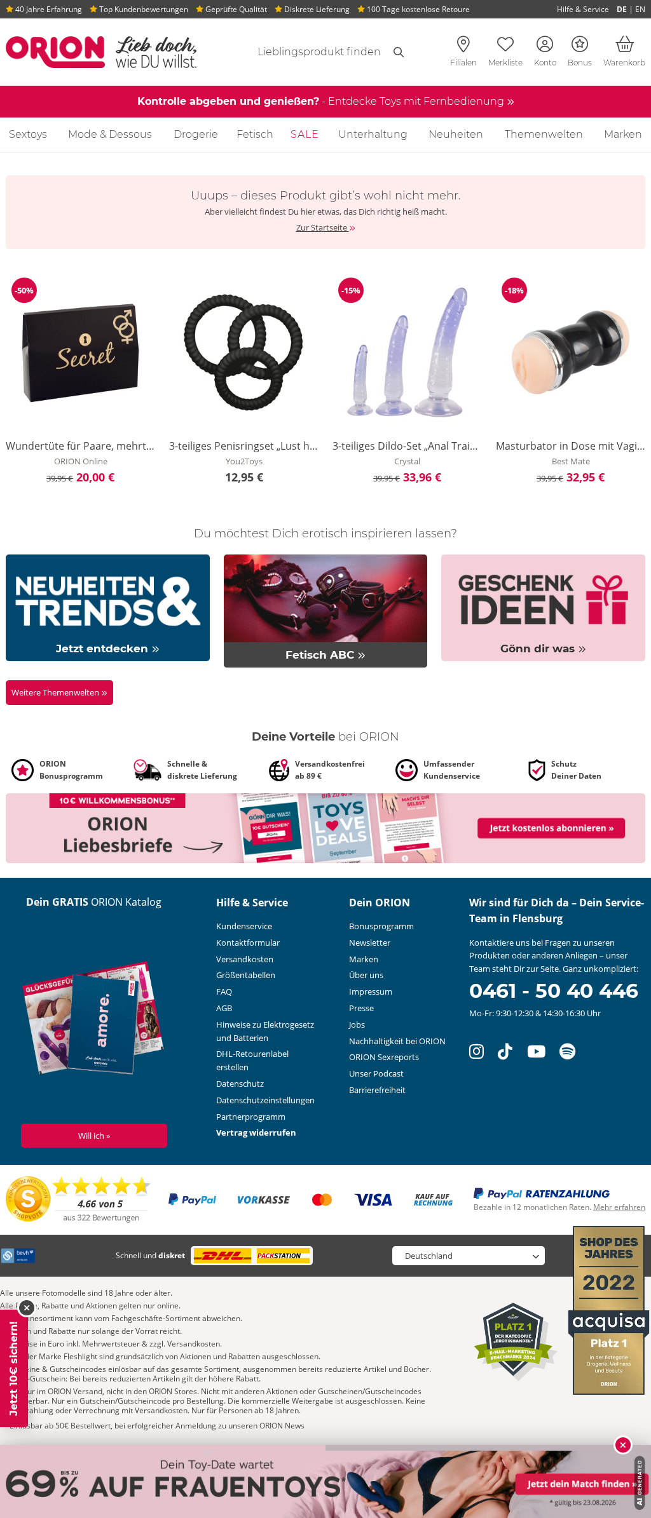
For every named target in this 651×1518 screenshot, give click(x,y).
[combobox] (312, 52)
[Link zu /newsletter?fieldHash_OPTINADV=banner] (325, 827)
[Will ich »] (94, 1020)
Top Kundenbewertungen (142, 9)
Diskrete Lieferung (316, 9)
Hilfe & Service (583, 9)
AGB (224, 1008)
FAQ (224, 991)
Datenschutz (240, 1083)
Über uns (366, 975)
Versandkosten (244, 959)
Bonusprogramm (381, 926)
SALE (305, 134)
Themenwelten (544, 134)
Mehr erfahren (619, 1207)
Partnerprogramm (250, 1116)
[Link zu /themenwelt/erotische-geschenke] (543, 607)
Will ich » (94, 1135)
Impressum (370, 991)
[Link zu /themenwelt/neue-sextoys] (108, 607)
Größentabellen (245, 975)
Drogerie (196, 134)
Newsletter (369, 942)
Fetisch (254, 134)
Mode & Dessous (110, 134)
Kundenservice (244, 926)
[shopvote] (78, 1198)
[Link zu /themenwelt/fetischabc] (326, 610)
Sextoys (28, 134)
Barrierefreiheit (377, 1090)
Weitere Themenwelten (56, 692)
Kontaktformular (248, 942)
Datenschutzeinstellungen (265, 1100)
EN (640, 9)
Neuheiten (455, 134)
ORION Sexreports (384, 1057)
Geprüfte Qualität (235, 9)
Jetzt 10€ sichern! (14, 1368)
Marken (623, 134)
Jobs (357, 1024)
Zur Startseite (322, 227)
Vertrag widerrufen (256, 1132)
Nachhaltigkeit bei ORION (397, 1041)
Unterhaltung (373, 134)
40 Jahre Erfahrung (47, 9)
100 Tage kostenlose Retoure (417, 9)
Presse (361, 1008)
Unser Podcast (376, 1073)
